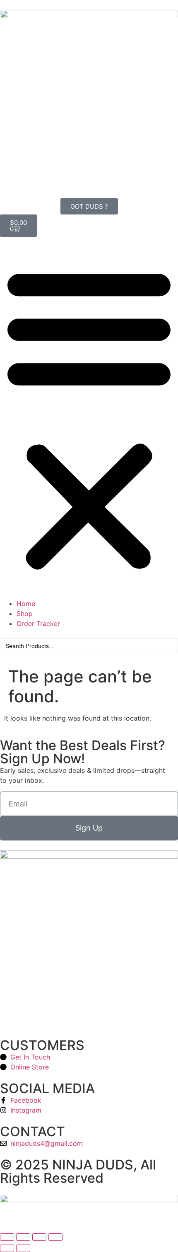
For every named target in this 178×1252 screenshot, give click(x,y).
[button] (89, 418)
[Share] (39, 1237)
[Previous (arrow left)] (7, 1248)
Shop (25, 613)
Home (26, 603)
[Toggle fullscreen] (23, 1237)
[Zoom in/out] (7, 1237)
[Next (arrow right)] (23, 1248)
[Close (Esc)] (55, 1237)
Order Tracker (38, 623)
